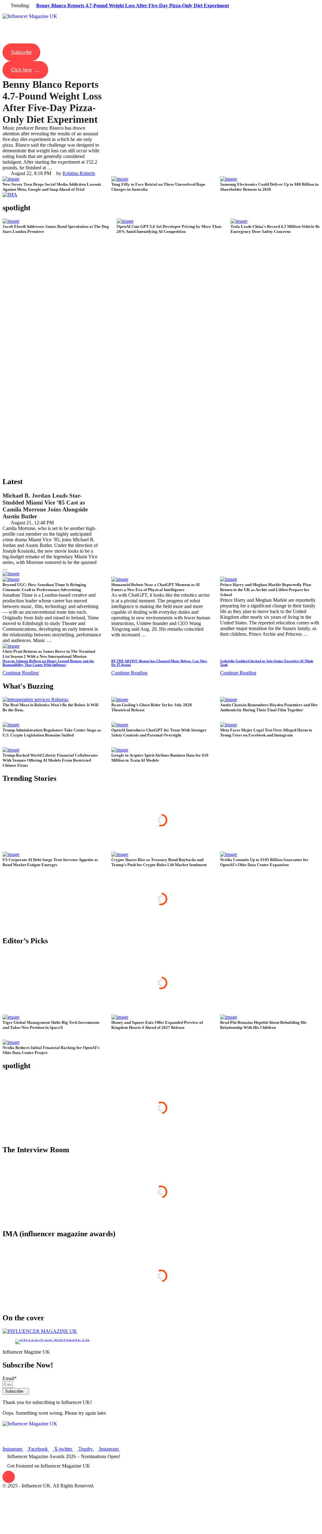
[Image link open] (56, 1341)
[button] (161, 11)
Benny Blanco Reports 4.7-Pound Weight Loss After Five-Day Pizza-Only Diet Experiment (132, 5)
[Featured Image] (125, 221)
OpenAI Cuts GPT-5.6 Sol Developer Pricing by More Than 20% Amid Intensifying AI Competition (169, 229)
